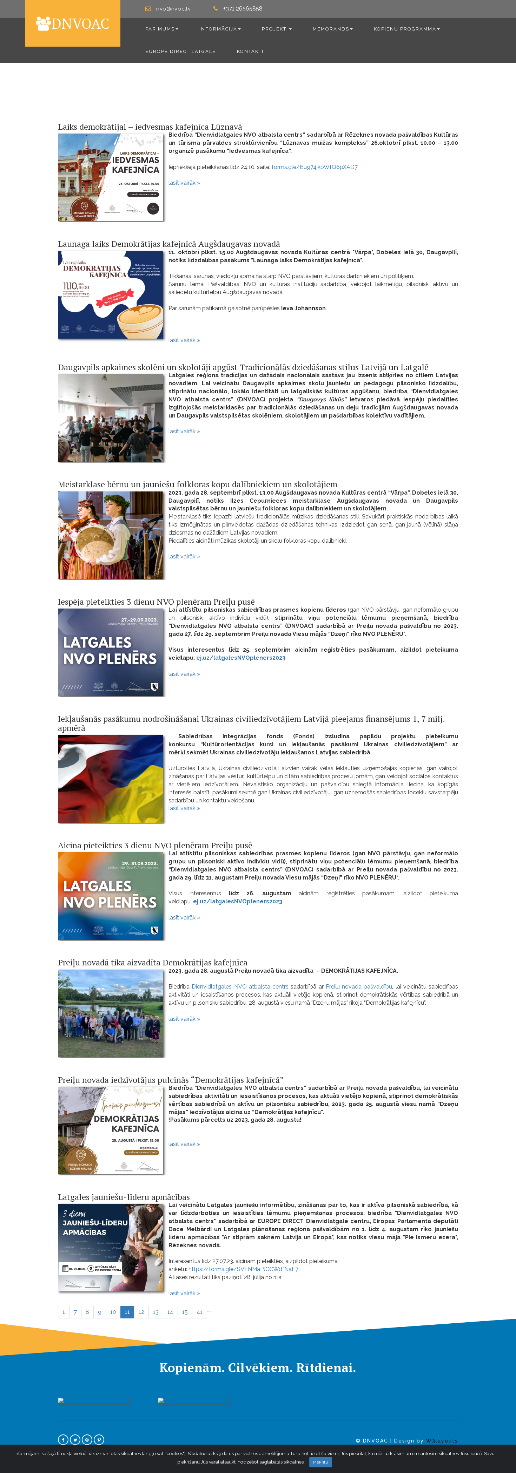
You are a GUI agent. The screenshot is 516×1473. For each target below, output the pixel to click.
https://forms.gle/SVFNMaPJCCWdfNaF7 (243, 1269)
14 (170, 1312)
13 (156, 1312)
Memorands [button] (331, 29)
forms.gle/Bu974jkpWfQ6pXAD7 (315, 167)
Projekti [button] (275, 29)
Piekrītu (320, 1462)
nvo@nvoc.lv (173, 9)
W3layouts (442, 1441)
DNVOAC (80, 23)
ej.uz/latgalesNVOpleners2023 (240, 657)
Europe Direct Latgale (180, 51)
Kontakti (250, 51)
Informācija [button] (218, 29)
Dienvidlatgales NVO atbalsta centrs (240, 986)
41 (200, 1312)
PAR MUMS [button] (160, 29)
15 (185, 1312)
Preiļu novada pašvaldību (359, 986)
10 (113, 1312)
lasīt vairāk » (184, 182)
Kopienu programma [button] (405, 29)
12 (141, 1312)
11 (129, 1311)
